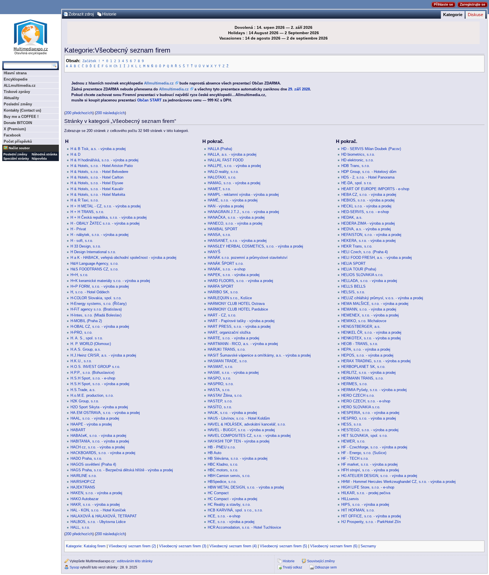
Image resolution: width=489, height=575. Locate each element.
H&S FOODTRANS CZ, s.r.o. (94, 269)
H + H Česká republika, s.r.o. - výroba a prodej (108, 218)
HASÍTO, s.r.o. (220, 407)
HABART (77, 430)
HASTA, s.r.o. (219, 390)
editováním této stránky (135, 561)
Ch (115, 66)
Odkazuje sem (326, 567)
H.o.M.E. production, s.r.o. (92, 396)
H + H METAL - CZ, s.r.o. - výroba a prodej (105, 206)
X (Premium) (15, 129)
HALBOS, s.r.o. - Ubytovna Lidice (98, 522)
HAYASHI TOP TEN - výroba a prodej (238, 441)
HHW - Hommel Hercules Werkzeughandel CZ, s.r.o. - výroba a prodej (398, 482)
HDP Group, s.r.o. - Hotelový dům (368, 172)
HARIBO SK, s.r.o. (223, 292)
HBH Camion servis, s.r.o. (229, 476)
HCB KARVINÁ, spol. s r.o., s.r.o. (235, 510)
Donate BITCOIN (18, 123)
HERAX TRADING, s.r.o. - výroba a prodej (376, 361)
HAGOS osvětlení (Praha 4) (93, 464)
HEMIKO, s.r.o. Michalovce (363, 321)
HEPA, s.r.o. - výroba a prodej (365, 349)
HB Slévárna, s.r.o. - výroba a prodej (237, 459)
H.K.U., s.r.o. (81, 361)
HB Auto (214, 453)
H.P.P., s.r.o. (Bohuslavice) (92, 373)
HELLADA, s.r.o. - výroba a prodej (369, 281)
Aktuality (11, 98)
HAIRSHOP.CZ (82, 482)
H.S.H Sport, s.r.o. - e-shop (92, 378)
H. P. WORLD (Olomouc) (90, 344)
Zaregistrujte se (472, 4)
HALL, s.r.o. (80, 528)
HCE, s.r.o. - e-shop (224, 516)
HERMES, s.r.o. (354, 384)
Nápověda (39, 158)
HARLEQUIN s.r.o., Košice (230, 298)
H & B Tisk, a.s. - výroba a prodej (98, 149)
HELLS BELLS (353, 286)
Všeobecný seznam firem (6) (333, 546)
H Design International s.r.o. (93, 252)
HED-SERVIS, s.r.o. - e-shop (365, 212)
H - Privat (78, 229)
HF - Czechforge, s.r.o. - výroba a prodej (374, 447)
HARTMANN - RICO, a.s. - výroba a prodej (243, 344)
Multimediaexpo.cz (30, 36)
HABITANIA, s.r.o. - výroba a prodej (99, 441)
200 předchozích (79, 113)
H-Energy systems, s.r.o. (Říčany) (98, 304)
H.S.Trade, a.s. (83, 390)
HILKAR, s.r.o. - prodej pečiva (365, 493)
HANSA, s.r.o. (219, 235)
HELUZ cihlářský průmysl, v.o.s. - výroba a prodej (382, 298)
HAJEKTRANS (82, 487)
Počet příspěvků (18, 141)
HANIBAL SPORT (222, 229)
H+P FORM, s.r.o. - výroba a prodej (99, 286)
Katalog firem (95, 546)
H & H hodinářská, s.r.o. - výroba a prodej (104, 160)
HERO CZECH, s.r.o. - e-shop (365, 401)
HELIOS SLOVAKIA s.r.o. (362, 275)
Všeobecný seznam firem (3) (182, 546)
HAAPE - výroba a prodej (91, 424)
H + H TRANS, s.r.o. (87, 212)
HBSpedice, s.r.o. (222, 482)
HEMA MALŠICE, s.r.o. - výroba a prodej (374, 304)
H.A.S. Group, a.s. (85, 349)
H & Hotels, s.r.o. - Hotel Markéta (97, 195)
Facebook (12, 135)
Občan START (149, 100)
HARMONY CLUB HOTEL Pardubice (238, 309)
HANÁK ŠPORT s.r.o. (226, 264)
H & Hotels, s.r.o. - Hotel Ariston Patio (101, 166)
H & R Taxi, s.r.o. (84, 200)
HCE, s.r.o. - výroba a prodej (231, 522)
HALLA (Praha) (220, 149)
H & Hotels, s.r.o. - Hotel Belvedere (99, 172)
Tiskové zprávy (17, 92)
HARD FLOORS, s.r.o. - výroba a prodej (240, 281)
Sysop (74, 567)
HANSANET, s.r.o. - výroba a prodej (237, 241)
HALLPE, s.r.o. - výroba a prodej (234, 166)
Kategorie (452, 14)
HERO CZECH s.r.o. (358, 396)
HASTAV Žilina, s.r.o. (225, 396)
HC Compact (218, 493)
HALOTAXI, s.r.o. (222, 177)
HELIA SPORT (353, 264)
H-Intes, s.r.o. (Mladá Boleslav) (95, 315)
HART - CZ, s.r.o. (222, 315)
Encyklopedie (15, 79)
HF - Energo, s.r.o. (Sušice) (363, 453)
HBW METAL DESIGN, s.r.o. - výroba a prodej (246, 487)
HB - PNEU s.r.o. (222, 447)
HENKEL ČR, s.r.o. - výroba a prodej (371, 333)
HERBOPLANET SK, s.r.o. (363, 367)
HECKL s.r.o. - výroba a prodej (366, 206)
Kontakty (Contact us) (22, 110)
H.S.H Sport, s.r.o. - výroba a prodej (99, 384)
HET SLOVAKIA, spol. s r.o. (364, 436)
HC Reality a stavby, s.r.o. (229, 505)
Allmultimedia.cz (159, 83)
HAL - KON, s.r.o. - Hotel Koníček (98, 510)
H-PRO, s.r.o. (81, 333)
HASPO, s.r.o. (219, 378)
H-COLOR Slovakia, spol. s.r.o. (96, 298)
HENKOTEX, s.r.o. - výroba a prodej (371, 338)
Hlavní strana (15, 73)
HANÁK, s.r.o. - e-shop (226, 269)
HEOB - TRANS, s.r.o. (359, 344)
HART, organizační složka (229, 333)
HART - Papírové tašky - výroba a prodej (241, 321)
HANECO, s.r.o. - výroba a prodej (235, 223)
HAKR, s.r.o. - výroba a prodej (95, 505)
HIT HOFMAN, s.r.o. (358, 510)
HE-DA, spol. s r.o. (356, 183)
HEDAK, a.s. (352, 218)
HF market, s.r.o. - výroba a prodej (369, 464)
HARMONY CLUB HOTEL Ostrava (236, 304)
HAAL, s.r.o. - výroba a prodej (94, 418)
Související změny (321, 561)
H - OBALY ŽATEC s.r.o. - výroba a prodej (105, 223)
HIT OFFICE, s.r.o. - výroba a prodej (371, 516)
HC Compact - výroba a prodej (232, 499)
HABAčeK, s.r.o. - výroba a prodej (98, 436)
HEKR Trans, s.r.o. (356, 246)
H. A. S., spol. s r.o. (86, 338)
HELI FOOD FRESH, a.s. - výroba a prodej (376, 258)
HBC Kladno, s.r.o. (223, 464)
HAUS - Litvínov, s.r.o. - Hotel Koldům (239, 418)
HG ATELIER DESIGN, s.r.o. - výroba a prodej (379, 476)
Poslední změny (18, 104)
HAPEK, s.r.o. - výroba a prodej (233, 275)
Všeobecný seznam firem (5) (283, 546)
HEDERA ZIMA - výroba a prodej (368, 223)
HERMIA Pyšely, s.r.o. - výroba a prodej (374, 390)
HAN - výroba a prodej (226, 206)
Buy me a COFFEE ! (21, 116)
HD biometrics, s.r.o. (358, 155)
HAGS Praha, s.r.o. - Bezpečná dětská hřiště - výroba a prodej (121, 470)
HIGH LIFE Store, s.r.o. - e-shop (367, 487)
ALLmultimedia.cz (20, 85)
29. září (294, 89)
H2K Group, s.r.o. (84, 401)
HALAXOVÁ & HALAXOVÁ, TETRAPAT (103, 516)
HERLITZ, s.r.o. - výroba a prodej (368, 373)
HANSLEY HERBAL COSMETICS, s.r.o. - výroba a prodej (255, 246)
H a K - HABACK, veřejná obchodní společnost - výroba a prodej (123, 258)
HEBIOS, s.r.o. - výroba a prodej (367, 200)
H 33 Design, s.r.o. (85, 246)
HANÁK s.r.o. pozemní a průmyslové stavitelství (248, 258)
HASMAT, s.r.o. (220, 367)
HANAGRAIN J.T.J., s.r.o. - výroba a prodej (243, 212)
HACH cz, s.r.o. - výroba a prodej (97, 447)
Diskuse (475, 14)
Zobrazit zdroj (81, 14)
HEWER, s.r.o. (353, 441)
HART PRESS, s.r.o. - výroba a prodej (239, 327)
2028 (306, 89)
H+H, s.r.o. (79, 275)
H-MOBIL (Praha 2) (86, 321)
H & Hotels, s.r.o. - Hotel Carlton (96, 177)
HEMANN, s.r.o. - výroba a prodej (368, 309)
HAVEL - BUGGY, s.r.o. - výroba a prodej (241, 430)
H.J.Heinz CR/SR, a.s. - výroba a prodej (103, 355)
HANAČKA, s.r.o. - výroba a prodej (236, 218)
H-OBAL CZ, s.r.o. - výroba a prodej (99, 327)
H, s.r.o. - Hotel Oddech (89, 292)
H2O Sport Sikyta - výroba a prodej (99, 407)
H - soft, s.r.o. (81, 241)
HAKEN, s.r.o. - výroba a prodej (96, 493)
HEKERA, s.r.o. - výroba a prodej (368, 241)
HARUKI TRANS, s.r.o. (227, 349)
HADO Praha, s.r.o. (86, 459)
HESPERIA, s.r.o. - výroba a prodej (370, 413)
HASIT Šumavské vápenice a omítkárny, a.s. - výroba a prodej (259, 355)
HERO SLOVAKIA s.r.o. (360, 407)
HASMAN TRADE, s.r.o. (228, 361)
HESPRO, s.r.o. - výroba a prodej (368, 418)
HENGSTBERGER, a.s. (361, 327)
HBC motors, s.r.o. (223, 470)
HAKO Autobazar (84, 499)
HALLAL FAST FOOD (225, 160)
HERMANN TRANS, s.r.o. (362, 378)
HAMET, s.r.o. (219, 189)
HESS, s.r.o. (351, 424)
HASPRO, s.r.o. (221, 384)
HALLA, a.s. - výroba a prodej (232, 155)
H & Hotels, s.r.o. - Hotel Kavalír (96, 189)
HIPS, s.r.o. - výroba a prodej (365, 505)
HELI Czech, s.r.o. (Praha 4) (364, 252)
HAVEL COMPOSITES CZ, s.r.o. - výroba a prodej (249, 436)
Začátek (89, 61)
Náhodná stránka (44, 154)
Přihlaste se (443, 4)
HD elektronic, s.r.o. (357, 160)
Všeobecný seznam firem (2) (132, 546)
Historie (109, 14)
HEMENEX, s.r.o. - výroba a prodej (370, 315)
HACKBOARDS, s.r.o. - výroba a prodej (102, 453)
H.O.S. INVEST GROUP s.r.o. (95, 367)
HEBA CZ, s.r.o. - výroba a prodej (368, 195)
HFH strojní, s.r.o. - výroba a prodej (370, 470)
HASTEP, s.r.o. (220, 401)
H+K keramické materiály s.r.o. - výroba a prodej (110, 281)
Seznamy (368, 546)
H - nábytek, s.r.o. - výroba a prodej (99, 235)
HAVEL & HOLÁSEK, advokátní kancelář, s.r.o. (247, 424)
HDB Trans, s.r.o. (355, 166)
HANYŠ (214, 252)
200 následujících (110, 113)
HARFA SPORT (220, 286)
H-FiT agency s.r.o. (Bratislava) (96, 309)
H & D (75, 155)
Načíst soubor (19, 148)
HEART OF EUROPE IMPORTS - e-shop (375, 189)
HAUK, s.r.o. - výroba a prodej (232, 413)
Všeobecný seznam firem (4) (233, 546)
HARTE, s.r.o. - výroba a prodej (233, 338)
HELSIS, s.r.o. (353, 292)
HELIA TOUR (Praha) (358, 269)
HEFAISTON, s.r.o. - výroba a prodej (371, 235)
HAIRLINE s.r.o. (83, 476)
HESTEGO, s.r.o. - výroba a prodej (369, 430)
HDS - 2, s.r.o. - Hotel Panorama (367, 177)
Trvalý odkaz (292, 567)
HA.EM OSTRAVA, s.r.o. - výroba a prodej (105, 413)
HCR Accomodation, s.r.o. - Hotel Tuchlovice (244, 528)
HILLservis (350, 499)
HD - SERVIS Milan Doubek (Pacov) (371, 149)
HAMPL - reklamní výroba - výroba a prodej (243, 195)
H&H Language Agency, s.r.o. (94, 264)
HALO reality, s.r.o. (223, 172)
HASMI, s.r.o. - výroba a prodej (233, 373)
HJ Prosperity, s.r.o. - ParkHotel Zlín (371, 522)
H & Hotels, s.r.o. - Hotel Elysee (96, 183)
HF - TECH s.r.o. (355, 459)
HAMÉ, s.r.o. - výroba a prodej (233, 200)
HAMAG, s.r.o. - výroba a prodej (234, 183)
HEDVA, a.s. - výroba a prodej (366, 229)
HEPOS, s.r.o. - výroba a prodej (367, 355)
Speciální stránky (16, 158)
